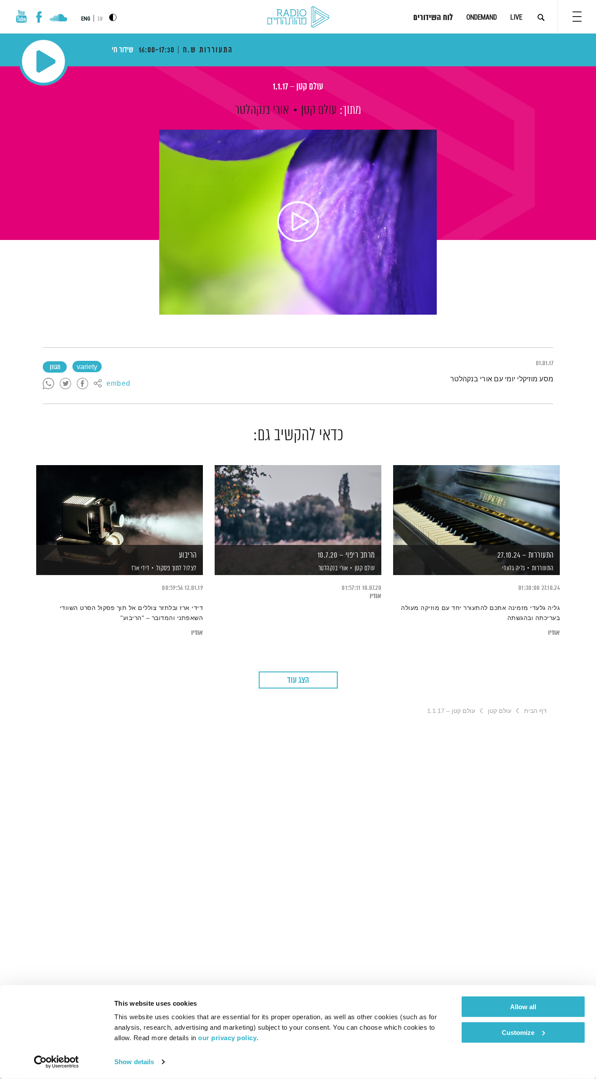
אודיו (554, 633)
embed (118, 384)
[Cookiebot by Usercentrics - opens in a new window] (56, 1062)
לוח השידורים (433, 18)
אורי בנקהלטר (262, 110)
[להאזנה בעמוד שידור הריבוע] (119, 505)
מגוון (55, 367)
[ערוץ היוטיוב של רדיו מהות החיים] (21, 16)
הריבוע (188, 555)
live (516, 17)
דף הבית (535, 710)
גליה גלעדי (512, 568)
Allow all (523, 1006)
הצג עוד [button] (298, 680)
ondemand (481, 17)
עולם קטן (319, 110)
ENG (85, 19)
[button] (577, 16)
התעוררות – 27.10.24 (525, 555)
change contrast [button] (112, 17)
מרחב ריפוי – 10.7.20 (346, 555)
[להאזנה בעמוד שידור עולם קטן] (298, 222)
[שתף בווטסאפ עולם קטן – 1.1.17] (48, 384)
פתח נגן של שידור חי (43, 61)
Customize (518, 1032)
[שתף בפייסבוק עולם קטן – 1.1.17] (82, 384)
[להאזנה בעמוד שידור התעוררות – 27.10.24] (476, 505)
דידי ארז (140, 568)
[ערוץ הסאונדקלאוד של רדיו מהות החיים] (58, 19)
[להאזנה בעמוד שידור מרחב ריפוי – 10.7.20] (298, 505)
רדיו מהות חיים (298, 17)
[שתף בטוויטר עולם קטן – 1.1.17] (65, 384)
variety (87, 367)
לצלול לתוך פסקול (176, 568)
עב (100, 19)
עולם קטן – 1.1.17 (298, 87)
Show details (134, 1061)
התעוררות (543, 568)
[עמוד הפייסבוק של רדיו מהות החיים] (39, 17)
